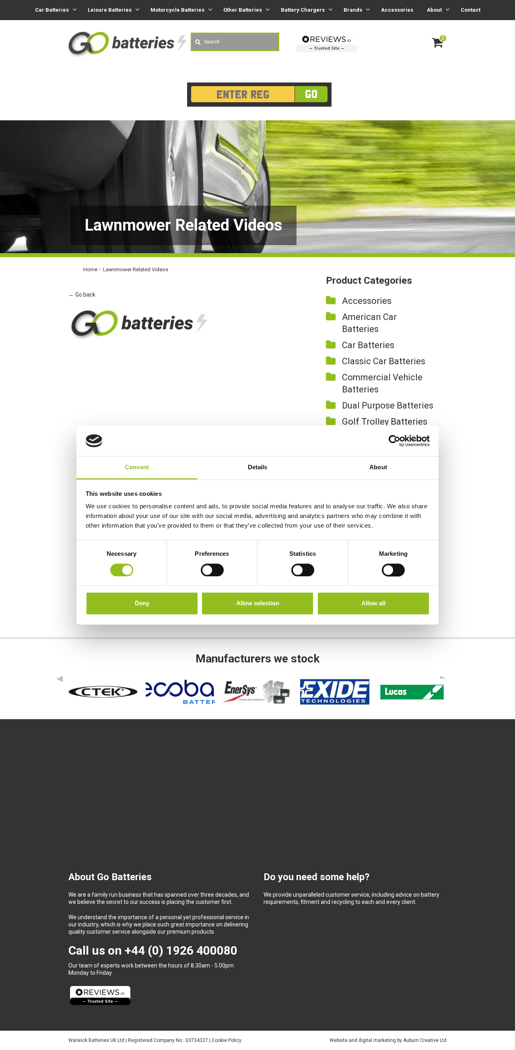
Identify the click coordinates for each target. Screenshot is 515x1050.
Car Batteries (368, 345)
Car (52, 10)
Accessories (397, 10)
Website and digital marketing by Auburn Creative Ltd (388, 1040)
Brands (353, 10)
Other (242, 10)
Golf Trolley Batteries (384, 422)
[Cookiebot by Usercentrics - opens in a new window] (394, 441)
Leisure (110, 10)
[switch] (212, 569)
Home (90, 269)
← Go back (81, 294)
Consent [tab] (137, 467)
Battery (303, 10)
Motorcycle (177, 10)
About (434, 10)
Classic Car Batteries (383, 361)
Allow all (373, 603)
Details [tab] (258, 467)
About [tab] (378, 467)
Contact (470, 10)
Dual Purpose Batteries (387, 405)
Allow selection (257, 603)
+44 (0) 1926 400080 (181, 950)
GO (311, 94)
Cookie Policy (226, 1040)
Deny (142, 603)
